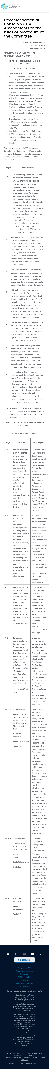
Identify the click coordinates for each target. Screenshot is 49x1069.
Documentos (24, 986)
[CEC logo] (10, 6)
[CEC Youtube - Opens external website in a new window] (32, 954)
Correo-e (24, 1059)
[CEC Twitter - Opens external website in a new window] (40, 954)
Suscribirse (24, 959)
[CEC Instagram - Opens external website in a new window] (24, 954)
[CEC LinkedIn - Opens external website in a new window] (7, 954)
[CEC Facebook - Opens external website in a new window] (15, 954)
